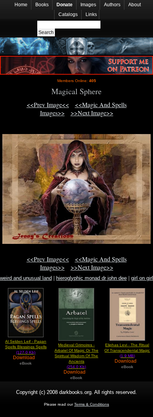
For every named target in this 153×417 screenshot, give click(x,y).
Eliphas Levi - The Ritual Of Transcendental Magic (127, 350)
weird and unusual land (26, 278)
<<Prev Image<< (48, 104)
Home (21, 4)
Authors (112, 4)
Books (42, 4)
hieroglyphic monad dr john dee (91, 278)
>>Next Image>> (92, 113)
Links (91, 14)
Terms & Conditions (91, 404)
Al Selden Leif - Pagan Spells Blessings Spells (26, 346)
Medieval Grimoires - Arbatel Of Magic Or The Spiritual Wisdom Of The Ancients (76, 356)
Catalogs (68, 14)
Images (88, 4)
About (134, 4)
